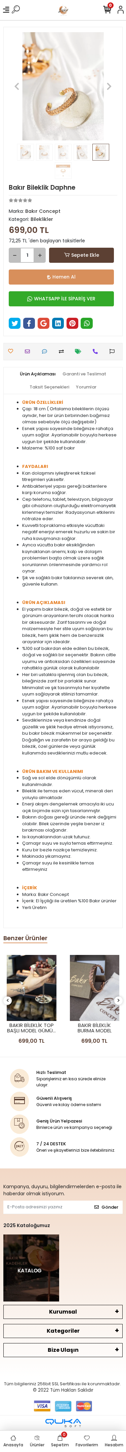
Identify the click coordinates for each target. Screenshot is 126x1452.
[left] (7, 1000)
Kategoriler (63, 1331)
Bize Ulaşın (63, 1350)
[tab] (38, 374)
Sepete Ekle (85, 255)
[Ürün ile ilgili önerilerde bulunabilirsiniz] (114, 351)
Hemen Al (64, 277)
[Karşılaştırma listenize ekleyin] (63, 351)
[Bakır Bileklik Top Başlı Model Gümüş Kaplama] (31, 988)
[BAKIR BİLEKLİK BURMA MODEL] (95, 988)
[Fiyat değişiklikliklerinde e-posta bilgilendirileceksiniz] (79, 351)
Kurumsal (63, 1312)
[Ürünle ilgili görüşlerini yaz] (46, 351)
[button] (17, 86)
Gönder (109, 1207)
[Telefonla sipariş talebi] (97, 351)
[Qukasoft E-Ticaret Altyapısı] (63, 1423)
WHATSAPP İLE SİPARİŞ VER (64, 298)
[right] (118, 1000)
